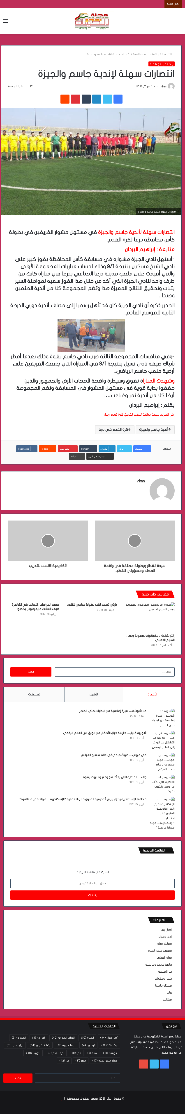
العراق (39, 1037)
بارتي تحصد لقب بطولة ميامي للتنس (92, 604)
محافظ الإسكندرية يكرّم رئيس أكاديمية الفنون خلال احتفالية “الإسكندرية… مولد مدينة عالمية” (82, 799)
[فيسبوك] (118, 99)
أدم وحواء (165, 936)
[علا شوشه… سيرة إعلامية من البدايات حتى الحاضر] (162, 718)
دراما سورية (66, 1045)
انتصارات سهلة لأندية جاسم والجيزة (136, 232)
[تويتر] (107, 99)
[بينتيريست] (75, 99)
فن (92, 1053)
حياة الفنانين (164, 957)
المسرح (19, 1037)
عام (169, 992)
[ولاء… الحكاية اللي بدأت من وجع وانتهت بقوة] (162, 784)
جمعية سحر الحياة (160, 950)
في (75, 1053)
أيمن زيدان (109, 1037)
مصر (80, 1060)
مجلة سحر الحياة (105, 1060)
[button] (91, 414)
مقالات (167, 999)
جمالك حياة (164, 943)
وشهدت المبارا (159, 381)
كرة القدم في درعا (113, 429)
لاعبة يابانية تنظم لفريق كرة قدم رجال (131, 414)
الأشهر (94, 694)
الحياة (87, 1037)
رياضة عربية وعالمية (146, 54)
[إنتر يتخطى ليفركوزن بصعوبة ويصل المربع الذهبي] (149, 616)
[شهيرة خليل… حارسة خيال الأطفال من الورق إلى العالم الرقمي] (162, 740)
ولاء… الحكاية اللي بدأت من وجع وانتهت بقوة (114, 777)
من (64, 1060)
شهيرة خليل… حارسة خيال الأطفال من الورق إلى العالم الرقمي (104, 733)
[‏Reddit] (64, 99)
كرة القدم (55, 1053)
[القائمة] (5, 23)
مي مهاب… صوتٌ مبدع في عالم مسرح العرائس (113, 755)
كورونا (33, 1053)
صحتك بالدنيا (163, 985)
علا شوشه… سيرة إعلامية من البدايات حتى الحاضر (112, 711)
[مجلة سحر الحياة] (92, 21)
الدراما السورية (63, 1037)
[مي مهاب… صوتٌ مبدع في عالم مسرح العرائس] (162, 762)
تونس (88, 1045)
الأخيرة (152, 694)
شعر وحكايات (163, 978)
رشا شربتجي (40, 1045)
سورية (110, 1053)
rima (163, 86)
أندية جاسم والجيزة (153, 429)
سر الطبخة (165, 971)
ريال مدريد (15, 1045)
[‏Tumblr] (86, 99)
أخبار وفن (166, 929)
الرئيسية (167, 54)
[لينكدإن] (96, 99)
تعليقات (34, 694)
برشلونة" (109, 1045)
